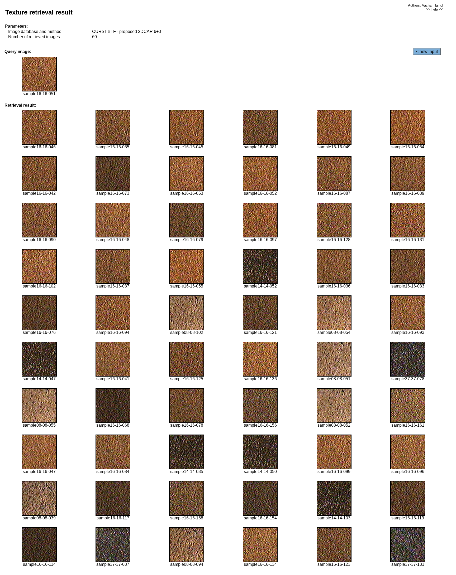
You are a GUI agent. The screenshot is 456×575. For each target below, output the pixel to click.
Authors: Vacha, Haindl (425, 5)
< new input (427, 51)
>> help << (434, 9)
